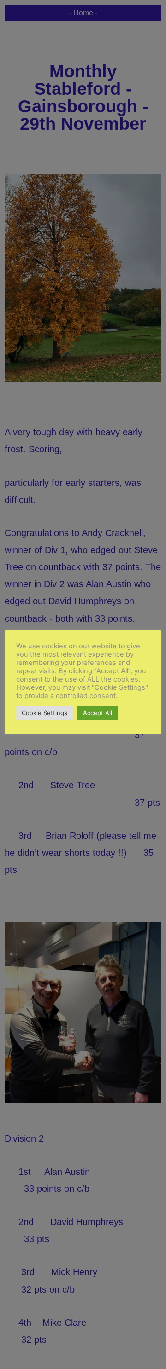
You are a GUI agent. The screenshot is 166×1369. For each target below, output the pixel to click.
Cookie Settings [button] (44, 712)
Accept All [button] (97, 712)
